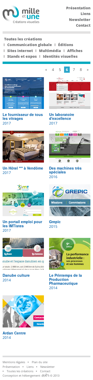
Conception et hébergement (22, 375)
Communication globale (29, 44)
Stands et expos (22, 56)
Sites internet (20, 50)
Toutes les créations (23, 38)
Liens (85, 13)
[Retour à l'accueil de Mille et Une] (21, 21)
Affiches (74, 50)
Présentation (78, 7)
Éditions (65, 44)
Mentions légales (14, 362)
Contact (83, 25)
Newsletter (79, 19)
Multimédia (50, 50)
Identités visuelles (60, 56)
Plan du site (40, 362)
